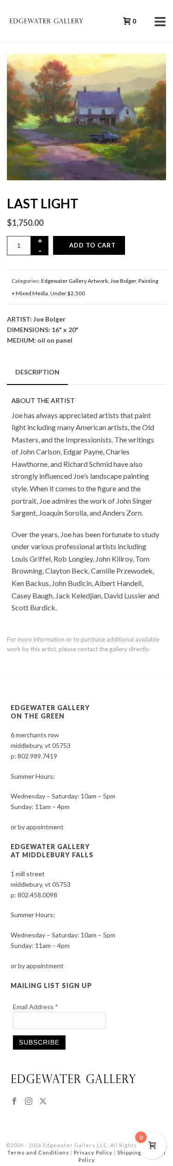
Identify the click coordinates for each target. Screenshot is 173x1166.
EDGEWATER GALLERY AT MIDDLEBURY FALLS (52, 851)
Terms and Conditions (38, 1152)
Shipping (129, 1152)
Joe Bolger (123, 280)
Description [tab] (37, 372)
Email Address (35, 1007)
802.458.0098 (37, 895)
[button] (147, 72)
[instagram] (28, 1101)
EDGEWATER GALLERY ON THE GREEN (50, 712)
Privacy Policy (93, 1152)
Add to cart (92, 245)
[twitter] (43, 1101)
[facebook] (14, 1101)
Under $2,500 (67, 293)
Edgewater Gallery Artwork (74, 280)
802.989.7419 (37, 756)
